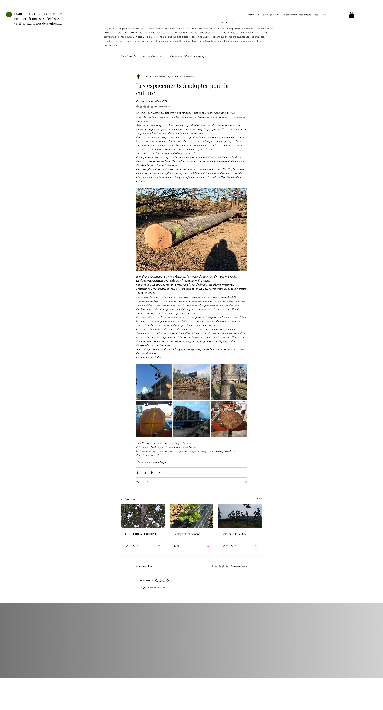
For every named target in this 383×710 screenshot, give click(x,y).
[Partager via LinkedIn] (152, 472)
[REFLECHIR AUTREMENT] (143, 516)
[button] (351, 15)
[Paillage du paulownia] (191, 516)
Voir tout (258, 498)
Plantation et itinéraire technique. (189, 56)
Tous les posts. (128, 56)
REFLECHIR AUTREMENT (140, 534)
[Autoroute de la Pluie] (240, 516)
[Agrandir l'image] (154, 382)
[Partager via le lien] (159, 472)
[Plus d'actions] (245, 76)
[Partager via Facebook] (137, 472)
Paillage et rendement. (187, 534)
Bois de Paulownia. (153, 56)
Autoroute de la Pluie (234, 534)
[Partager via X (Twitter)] (144, 472)
